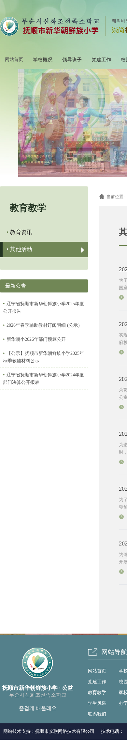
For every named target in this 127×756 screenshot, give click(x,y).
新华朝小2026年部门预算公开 (34, 339)
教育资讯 (19, 232)
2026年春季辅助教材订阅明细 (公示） (42, 325)
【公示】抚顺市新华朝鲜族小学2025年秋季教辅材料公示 (43, 356)
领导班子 (72, 59)
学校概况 (42, 59)
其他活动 (19, 249)
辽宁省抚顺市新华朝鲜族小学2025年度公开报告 (43, 307)
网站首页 (97, 671)
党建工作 (101, 59)
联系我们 (97, 714)
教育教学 (97, 692)
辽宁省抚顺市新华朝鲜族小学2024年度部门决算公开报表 (43, 378)
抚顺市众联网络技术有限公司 (64, 731)
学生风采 (97, 703)
